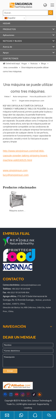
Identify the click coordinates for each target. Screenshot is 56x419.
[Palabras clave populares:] (50, 12)
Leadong (28, 408)
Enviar (10, 371)
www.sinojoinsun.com (34, 100)
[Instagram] (22, 394)
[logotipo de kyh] (24, 241)
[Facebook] (5, 394)
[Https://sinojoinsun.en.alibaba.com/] (18, 385)
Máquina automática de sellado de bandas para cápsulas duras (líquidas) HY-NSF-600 (18, 210)
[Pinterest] (28, 394)
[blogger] (39, 394)
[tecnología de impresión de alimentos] (19, 255)
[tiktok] (34, 394)
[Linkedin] (11, 394)
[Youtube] (16, 394)
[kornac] (17, 267)
